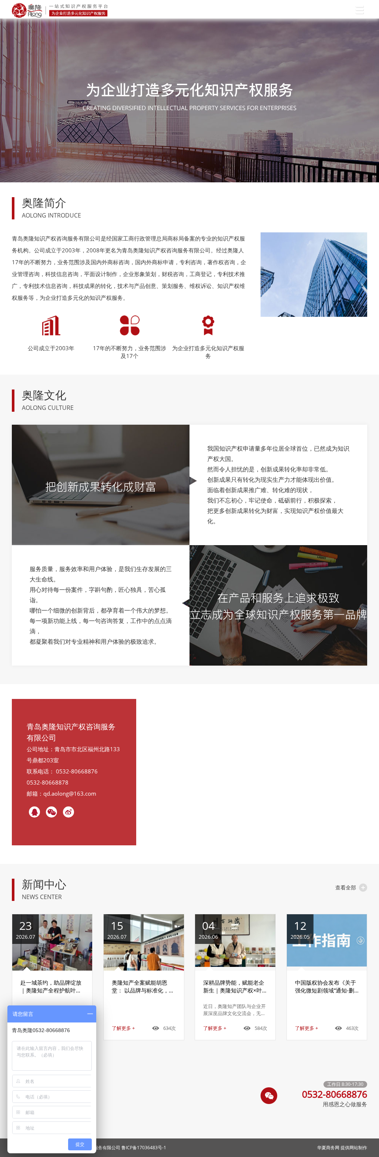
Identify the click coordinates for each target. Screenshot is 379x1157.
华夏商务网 (328, 1147)
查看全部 (345, 887)
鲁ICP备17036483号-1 (143, 1147)
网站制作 (358, 1147)
